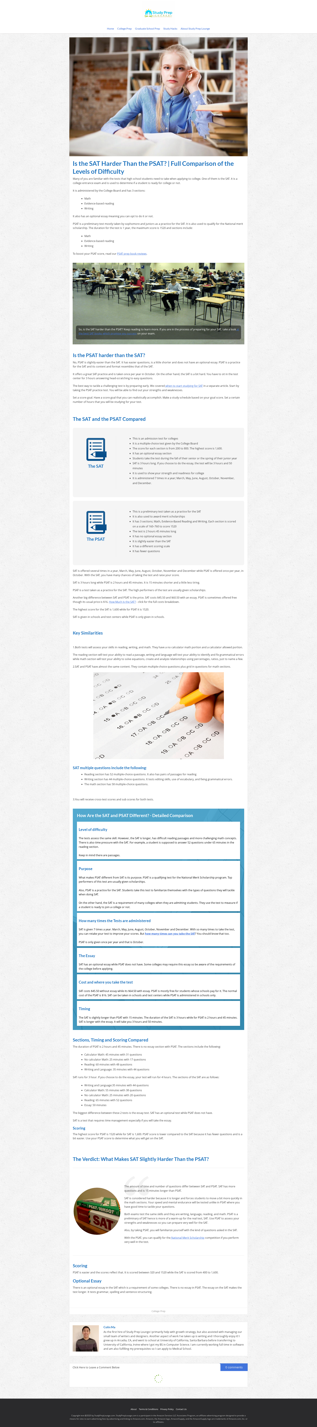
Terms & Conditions (148, 1409)
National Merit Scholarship (187, 1238)
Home (110, 28)
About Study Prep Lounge (195, 28)
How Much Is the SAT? (122, 602)
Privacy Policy (167, 1409)
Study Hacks (170, 28)
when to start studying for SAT (184, 386)
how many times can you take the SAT (170, 933)
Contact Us (181, 1409)
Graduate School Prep (147, 28)
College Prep (124, 28)
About (134, 1409)
